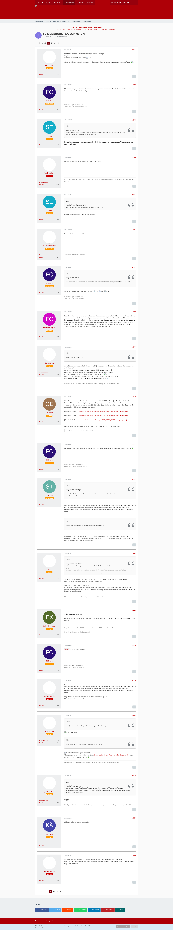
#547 (134, 267)
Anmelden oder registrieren (120, 2)
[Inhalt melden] (134, 76)
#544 (134, 157)
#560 (134, 855)
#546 (134, 230)
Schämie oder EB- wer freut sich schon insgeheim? (111, 755)
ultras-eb (48, 37)
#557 (134, 715)
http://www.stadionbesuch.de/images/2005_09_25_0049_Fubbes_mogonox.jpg (102, 420)
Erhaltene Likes (43, 182)
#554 (134, 610)
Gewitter (83, 431)
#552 (134, 479)
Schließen (134, 927)
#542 (134, 85)
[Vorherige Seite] (36, 43)
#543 (134, 120)
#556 (134, 680)
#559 (134, 818)
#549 (134, 347)
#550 (134, 397)
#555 (134, 645)
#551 (134, 444)
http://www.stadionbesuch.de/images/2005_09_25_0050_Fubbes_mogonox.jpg (102, 415)
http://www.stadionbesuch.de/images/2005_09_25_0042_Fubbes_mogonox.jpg (102, 411)
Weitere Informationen (123, 927)
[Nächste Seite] (61, 43)
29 (52, 43)
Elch (67, 649)
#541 (134, 50)
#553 (134, 553)
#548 (134, 312)
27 (45, 43)
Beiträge (41, 74)
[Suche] (135, 2)
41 (58, 43)
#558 (134, 776)
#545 (134, 195)
